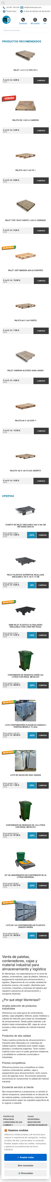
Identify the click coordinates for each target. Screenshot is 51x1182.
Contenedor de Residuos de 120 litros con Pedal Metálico (25, 826)
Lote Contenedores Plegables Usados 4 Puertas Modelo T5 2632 (25, 726)
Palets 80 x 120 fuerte (25, 320)
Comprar (41, 80)
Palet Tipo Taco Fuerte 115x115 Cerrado (25, 220)
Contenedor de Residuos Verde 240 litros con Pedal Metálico (25, 676)
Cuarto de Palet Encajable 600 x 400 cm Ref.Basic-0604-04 (25, 526)
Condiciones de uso (12, 1122)
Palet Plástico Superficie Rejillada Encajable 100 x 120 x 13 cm (25, 576)
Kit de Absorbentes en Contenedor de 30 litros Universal (25, 876)
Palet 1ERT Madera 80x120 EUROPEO (25, 270)
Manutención (34, 1122)
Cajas (31, 1116)
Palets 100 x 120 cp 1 (25, 170)
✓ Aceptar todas (25, 1157)
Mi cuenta (35, 23)
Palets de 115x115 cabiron (25, 120)
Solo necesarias (25, 1165)
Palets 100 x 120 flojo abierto (25, 471)
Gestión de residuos (37, 1125)
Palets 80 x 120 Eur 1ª (25, 421)
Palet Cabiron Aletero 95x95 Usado (25, 370)
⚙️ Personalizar (25, 1173)
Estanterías (34, 1119)
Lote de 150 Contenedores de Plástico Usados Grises (25, 926)
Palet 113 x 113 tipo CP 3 (25, 70)
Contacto (23, 23)
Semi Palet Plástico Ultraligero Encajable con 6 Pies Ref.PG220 (25, 626)
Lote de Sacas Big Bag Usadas (25, 775)
